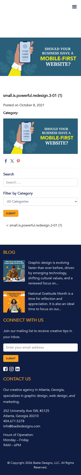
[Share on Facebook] (5, 161)
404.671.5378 (13, 421)
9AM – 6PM (12, 445)
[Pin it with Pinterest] (18, 161)
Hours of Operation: (18, 435)
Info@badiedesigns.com (21, 426)
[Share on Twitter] (12, 161)
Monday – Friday (16, 440)
